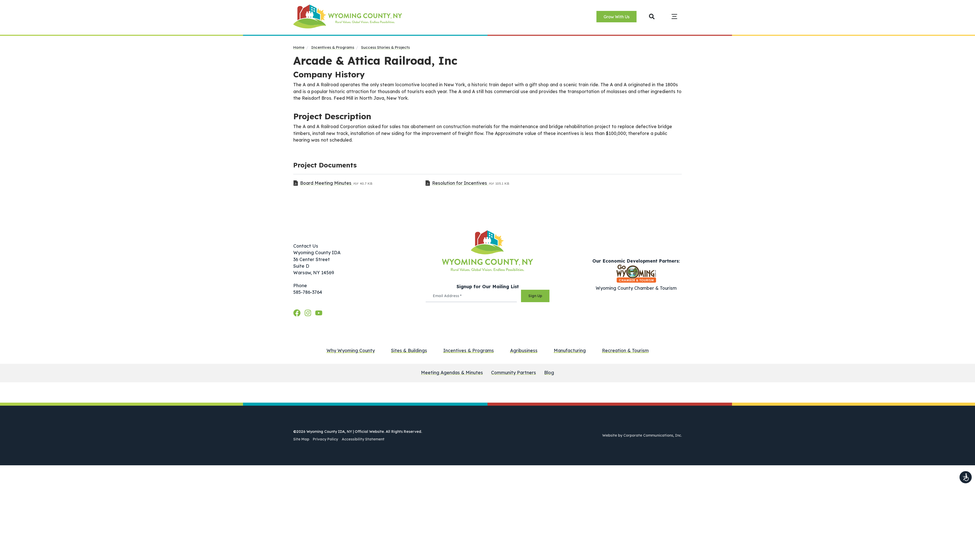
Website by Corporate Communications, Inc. (642, 435)
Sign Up (535, 296)
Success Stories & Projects (385, 47)
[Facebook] (298, 313)
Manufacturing (570, 350)
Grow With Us (616, 16)
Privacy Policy (325, 439)
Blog (549, 372)
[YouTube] (318, 313)
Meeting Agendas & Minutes (452, 372)
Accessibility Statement (363, 439)
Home (298, 47)
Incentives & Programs (332, 47)
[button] (652, 16)
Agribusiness (524, 350)
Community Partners (513, 372)
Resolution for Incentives (460, 183)
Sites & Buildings (409, 350)
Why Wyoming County (351, 350)
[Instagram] (309, 313)
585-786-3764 (307, 292)
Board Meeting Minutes (326, 183)
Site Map (301, 439)
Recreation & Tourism (625, 350)
